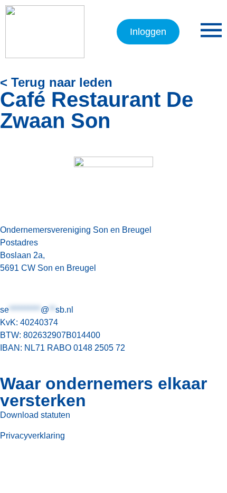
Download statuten (35, 414)
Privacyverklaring (32, 435)
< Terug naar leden (56, 82)
